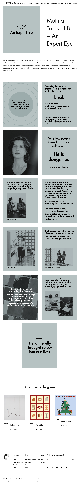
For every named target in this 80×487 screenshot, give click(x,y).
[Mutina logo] (8, 461)
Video (26, 468)
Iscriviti (73, 463)
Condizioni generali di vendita (32, 463)
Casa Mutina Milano (18, 465)
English (43, 463)
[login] (70, 3)
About (14, 463)
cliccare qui (68, 481)
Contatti (15, 470)
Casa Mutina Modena (18, 468)
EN (76, 3)
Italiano (43, 465)
